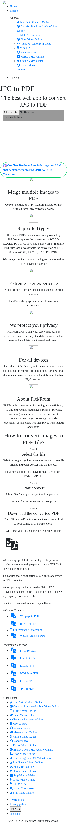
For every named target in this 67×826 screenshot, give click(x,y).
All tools (14, 17)
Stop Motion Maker (24, 775)
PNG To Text (27, 650)
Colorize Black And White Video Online (36, 706)
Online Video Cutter (31, 60)
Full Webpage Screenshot (27, 629)
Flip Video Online (23, 766)
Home (13, 6)
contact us (15, 813)
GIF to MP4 (19, 783)
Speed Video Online (23, 779)
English (15, 808)
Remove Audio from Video (36, 43)
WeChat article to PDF (33, 635)
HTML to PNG (29, 623)
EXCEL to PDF (29, 665)
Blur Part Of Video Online (35, 22)
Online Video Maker (25, 771)
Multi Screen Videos (31, 35)
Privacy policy (18, 804)
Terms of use (17, 799)
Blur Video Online (23, 792)
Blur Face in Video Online (28, 762)
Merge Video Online (32, 56)
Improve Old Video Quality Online (33, 749)
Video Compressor (23, 788)
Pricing (14, 10)
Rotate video (28, 65)
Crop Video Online (24, 753)
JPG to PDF (27, 688)
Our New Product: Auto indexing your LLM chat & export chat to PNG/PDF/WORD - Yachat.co (32, 170)
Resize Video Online (24, 745)
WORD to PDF (29, 673)
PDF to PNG (27, 658)
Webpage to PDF (29, 616)
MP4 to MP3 (27, 47)
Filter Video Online (31, 39)
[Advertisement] (33, 142)
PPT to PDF (27, 681)
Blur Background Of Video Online (32, 758)
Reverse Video (29, 52)
